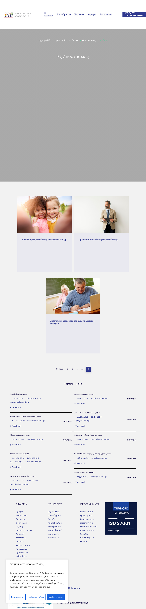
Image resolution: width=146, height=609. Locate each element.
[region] (37, 581)
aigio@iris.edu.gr (82, 421)
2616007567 (18, 439)
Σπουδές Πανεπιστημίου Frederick (87, 538)
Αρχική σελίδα (45, 41)
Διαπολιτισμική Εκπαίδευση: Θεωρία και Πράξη (44, 234)
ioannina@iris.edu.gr (19, 484)
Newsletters (53, 538)
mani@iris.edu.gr (99, 477)
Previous (59, 369)
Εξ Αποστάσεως (89, 41)
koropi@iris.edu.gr (36, 421)
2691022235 (96, 417)
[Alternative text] (18, 14)
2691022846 (82, 417)
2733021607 (82, 477)
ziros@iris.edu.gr (99, 458)
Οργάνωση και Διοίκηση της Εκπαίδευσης (101, 234)
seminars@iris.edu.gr (20, 402)
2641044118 (82, 398)
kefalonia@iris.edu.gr (100, 439)
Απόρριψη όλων (36, 597)
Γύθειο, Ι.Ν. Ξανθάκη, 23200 (83, 472)
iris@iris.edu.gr (34, 398)
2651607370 (18, 480)
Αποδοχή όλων (55, 597)
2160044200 (18, 421)
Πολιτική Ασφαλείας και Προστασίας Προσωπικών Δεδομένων (23, 549)
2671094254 (82, 439)
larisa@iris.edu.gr (33, 462)
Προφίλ (19, 512)
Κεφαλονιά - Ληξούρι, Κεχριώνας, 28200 (88, 435)
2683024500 (83, 458)
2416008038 (16, 462)
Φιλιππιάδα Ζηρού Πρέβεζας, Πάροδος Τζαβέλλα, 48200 (92, 454)
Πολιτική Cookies (24, 530)
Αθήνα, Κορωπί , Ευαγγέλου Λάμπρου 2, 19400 (25, 416)
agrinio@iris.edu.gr (99, 398)
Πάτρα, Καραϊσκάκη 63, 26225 (20, 435)
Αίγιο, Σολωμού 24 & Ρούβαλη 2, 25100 (87, 413)
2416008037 (33, 458)
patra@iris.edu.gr (35, 439)
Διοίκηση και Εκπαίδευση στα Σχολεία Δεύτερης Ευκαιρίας (73, 315)
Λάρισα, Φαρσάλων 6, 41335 (19, 454)
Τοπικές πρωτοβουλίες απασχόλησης (55, 523)
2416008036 (18, 458)
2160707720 (18, 398)
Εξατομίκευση (17, 597)
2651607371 (32, 480)
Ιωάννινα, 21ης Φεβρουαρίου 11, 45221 (23, 476)
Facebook (16, 407)
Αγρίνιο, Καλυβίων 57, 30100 (83, 394)
